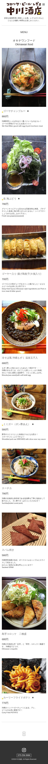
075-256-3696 (24, 755)
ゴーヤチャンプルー (14, 111)
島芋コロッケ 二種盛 (14, 634)
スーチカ (7, 488)
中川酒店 (19, 759)
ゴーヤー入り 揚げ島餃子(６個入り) (21, 273)
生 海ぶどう (9, 198)
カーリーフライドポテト (16, 697)
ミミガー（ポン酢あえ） (16, 424)
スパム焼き (8, 550)
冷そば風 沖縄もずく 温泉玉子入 (20, 357)
